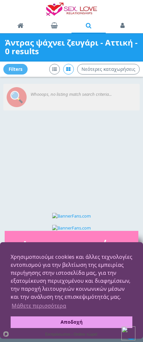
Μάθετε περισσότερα (39, 305)
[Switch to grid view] (68, 69)
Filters (15, 69)
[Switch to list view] (54, 69)
